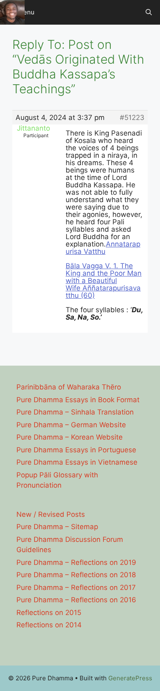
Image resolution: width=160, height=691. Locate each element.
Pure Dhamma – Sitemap (57, 527)
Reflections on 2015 (48, 612)
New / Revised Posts (50, 514)
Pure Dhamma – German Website (71, 425)
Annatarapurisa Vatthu (103, 248)
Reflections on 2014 (49, 625)
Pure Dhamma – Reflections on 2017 (76, 587)
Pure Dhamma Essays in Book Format (77, 400)
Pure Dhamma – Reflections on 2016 (76, 600)
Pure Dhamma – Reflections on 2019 (76, 562)
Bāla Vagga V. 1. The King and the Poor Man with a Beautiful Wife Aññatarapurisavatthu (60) (104, 280)
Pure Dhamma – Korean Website (69, 437)
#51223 (132, 117)
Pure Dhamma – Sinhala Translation (75, 412)
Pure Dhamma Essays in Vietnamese (76, 462)
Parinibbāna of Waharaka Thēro (68, 387)
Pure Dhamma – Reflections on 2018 (76, 575)
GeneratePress (130, 678)
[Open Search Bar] (148, 12)
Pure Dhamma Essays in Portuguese (76, 450)
